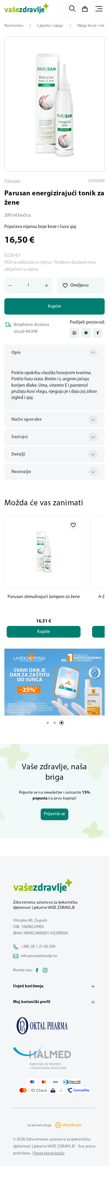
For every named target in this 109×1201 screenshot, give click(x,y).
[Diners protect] (61, 1090)
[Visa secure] (52, 1090)
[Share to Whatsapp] (74, 333)
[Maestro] (32, 1082)
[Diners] (72, 1082)
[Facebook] (37, 970)
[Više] (54, 682)
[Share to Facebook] (97, 333)
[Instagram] (45, 970)
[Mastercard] (44, 1082)
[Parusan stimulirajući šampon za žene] (44, 552)
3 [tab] (61, 722)
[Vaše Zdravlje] (26, 8)
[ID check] (33, 1090)
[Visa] (55, 1082)
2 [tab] (54, 722)
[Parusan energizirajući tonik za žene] (54, 1025)
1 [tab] (47, 722)
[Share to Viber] (86, 333)
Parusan (12, 181)
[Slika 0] (54, 104)
